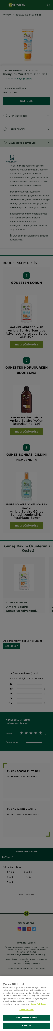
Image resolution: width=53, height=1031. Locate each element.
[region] (26, 1003)
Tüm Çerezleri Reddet (26, 1017)
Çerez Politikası (38, 1004)
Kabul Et (26, 1026)
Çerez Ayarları (27, 1009)
